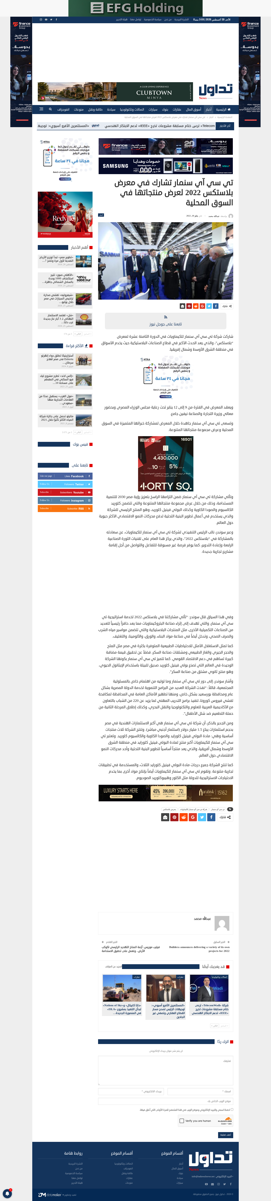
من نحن (168, 19)
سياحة (111, 109)
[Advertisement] (135, 54)
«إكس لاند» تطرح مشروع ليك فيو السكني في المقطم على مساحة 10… (56, 379)
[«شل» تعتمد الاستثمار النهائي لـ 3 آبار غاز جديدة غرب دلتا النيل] (84, 319)
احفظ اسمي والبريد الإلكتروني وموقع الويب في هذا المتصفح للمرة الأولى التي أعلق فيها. (185, 1110)
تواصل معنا (135, 19)
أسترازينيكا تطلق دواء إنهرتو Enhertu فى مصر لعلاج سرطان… (57, 359)
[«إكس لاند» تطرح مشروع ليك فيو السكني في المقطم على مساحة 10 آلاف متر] (84, 380)
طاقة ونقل (95, 109)
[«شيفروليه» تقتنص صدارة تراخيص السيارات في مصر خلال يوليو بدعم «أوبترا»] (84, 299)
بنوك (165, 109)
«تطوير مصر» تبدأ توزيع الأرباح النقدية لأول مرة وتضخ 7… (56, 259)
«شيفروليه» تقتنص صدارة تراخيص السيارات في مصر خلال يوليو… (58, 298)
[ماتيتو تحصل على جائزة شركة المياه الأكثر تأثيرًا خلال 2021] (84, 420)
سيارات (153, 109)
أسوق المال (193, 109)
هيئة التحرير (121, 19)
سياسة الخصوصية (152, 19)
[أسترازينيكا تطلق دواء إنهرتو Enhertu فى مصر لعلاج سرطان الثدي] (84, 360)
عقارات (177, 109)
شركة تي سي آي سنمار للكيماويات (193, 809)
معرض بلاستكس (169, 809)
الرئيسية (221, 109)
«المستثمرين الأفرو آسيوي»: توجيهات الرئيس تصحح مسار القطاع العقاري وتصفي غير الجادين (140, 126)
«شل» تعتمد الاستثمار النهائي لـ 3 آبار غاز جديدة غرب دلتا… (58, 318)
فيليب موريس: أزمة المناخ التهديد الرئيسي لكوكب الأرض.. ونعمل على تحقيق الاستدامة (131, 949)
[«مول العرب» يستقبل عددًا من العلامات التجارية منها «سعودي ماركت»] (84, 400)
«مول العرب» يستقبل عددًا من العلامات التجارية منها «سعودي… (56, 399)
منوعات (79, 109)
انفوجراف (63, 109)
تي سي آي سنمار (218, 809)
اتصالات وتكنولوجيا (132, 109)
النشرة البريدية (181, 19)
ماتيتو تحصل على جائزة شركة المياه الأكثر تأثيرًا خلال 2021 (56, 418)
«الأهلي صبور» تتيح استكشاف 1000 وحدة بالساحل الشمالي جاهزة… (57, 278)
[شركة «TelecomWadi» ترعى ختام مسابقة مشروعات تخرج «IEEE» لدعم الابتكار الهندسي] (209, 988)
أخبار (208, 109)
